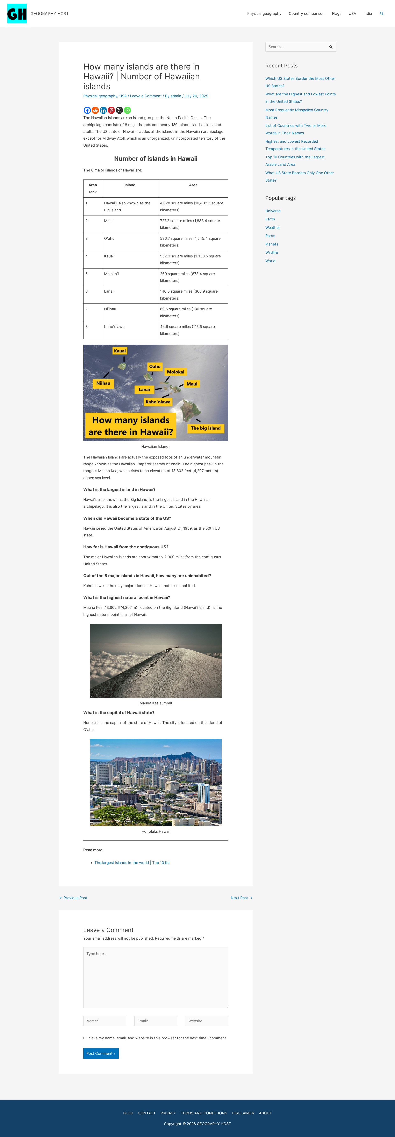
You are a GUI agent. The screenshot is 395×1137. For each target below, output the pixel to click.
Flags (336, 13)
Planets (271, 244)
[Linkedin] (103, 110)
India (368, 13)
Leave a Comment (146, 96)
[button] (381, 13)
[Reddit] (95, 110)
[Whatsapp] (127, 110)
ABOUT (265, 1113)
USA (352, 13)
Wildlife (271, 252)
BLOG (128, 1113)
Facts (270, 236)
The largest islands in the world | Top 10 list (132, 862)
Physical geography (264, 13)
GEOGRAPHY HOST (49, 13)
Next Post (242, 898)
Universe (273, 211)
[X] (119, 110)
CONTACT (147, 1113)
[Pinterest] (111, 110)
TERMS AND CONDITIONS (204, 1113)
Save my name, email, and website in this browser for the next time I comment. (158, 1038)
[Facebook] (87, 110)
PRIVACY (168, 1113)
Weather (272, 227)
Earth (270, 219)
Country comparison (307, 13)
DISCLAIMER (243, 1113)
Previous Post (73, 898)
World (270, 261)
